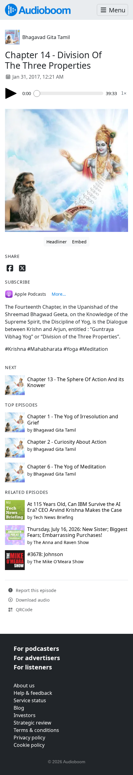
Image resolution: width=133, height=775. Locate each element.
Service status (30, 700)
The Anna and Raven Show (61, 542)
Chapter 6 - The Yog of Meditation (66, 466)
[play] (11, 93)
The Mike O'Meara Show (58, 561)
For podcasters (36, 648)
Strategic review (32, 722)
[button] (112, 10)
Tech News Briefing (53, 517)
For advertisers (37, 658)
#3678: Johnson (45, 554)
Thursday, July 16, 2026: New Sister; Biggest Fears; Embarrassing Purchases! (77, 532)
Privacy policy (29, 737)
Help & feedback (33, 693)
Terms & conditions (36, 730)
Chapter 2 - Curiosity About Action (66, 441)
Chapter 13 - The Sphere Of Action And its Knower (75, 382)
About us (24, 685)
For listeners (33, 667)
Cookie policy (29, 745)
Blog (19, 707)
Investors (25, 715)
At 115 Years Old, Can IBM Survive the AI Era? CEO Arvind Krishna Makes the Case (74, 507)
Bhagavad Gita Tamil (46, 37)
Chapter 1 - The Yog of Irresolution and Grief (72, 419)
